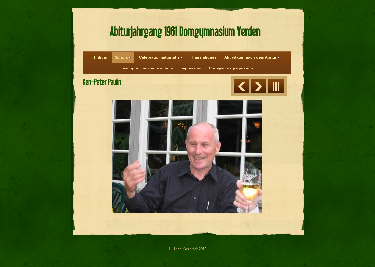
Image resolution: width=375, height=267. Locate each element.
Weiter (258, 86)
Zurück (241, 86)
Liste (276, 86)
